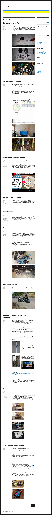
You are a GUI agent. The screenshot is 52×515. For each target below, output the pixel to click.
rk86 (3, 28)
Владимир (39, 52)
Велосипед (8, 228)
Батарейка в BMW (11, 23)
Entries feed (39, 71)
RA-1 (32, 465)
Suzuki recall (8, 212)
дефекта (26, 216)
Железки (4, 30)
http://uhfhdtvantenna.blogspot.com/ (18, 375)
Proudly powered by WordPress (10, 511)
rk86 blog (6, 6)
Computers (39, 41)
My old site (39, 59)
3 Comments (4, 236)
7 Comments (5, 397)
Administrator (40, 51)
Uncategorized (40, 42)
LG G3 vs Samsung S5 (12, 197)
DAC (5, 389)
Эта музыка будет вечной (14, 445)
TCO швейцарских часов (14, 158)
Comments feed (40, 72)
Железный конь (10, 284)
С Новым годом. (45, 51)
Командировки (40, 44)
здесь (29, 467)
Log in (39, 70)
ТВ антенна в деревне (13, 81)
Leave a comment (5, 31)
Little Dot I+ (20, 459)
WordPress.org (40, 73)
